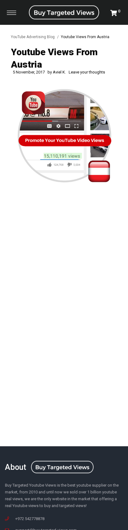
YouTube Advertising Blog (33, 37)
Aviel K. (59, 72)
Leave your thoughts (87, 72)
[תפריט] (11, 12)
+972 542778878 (29, 518)
